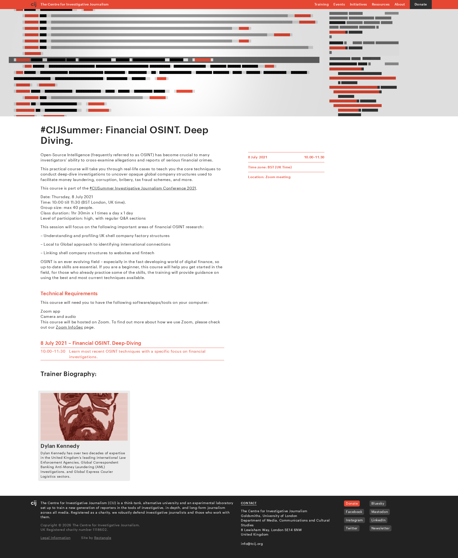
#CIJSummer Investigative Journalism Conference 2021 (143, 188)
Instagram (354, 520)
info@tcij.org (252, 544)
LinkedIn (378, 520)
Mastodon (379, 512)
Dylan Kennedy (60, 446)
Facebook (354, 512)
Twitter (352, 528)
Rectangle (102, 538)
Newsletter (380, 528)
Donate (421, 4)
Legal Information (56, 538)
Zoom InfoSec (69, 327)
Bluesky (377, 503)
